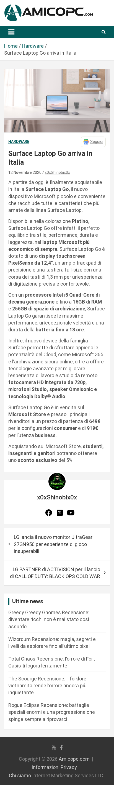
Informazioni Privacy (54, 767)
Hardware (18, 141)
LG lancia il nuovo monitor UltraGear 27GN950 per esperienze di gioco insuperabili (53, 544)
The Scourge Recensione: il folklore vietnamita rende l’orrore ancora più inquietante (47, 685)
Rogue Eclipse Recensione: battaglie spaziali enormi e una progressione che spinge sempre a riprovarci (51, 712)
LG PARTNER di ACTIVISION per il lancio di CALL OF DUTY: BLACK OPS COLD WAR (55, 572)
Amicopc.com (74, 759)
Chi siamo (20, 775)
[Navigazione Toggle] (11, 32)
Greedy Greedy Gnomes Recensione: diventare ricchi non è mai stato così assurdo (48, 619)
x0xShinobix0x (57, 172)
